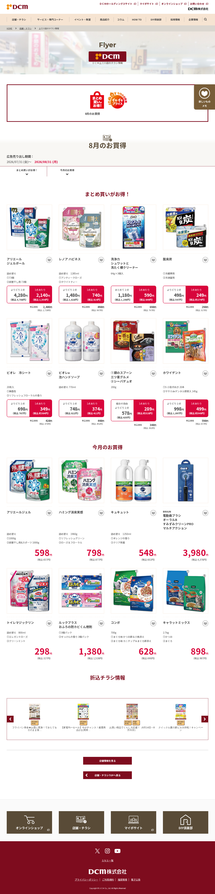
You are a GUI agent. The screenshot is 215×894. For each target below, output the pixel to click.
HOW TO (137, 19)
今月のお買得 (67, 170)
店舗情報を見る (107, 760)
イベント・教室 (82, 19)
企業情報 (193, 19)
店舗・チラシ (19, 19)
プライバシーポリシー (86, 879)
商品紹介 (104, 19)
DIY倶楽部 (156, 19)
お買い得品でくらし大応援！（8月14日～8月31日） (132, 728)
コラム (120, 19)
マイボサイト (147, 3)
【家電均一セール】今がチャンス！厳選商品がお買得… (83, 728)
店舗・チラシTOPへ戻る (108, 775)
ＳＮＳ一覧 (107, 860)
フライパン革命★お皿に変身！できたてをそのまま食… (34, 728)
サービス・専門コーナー (50, 19)
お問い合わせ (197, 3)
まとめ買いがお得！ (26, 170)
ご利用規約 (108, 879)
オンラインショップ (172, 3)
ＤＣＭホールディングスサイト (115, 3)
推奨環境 (122, 879)
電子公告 (135, 879)
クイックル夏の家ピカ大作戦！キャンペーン (180, 728)
